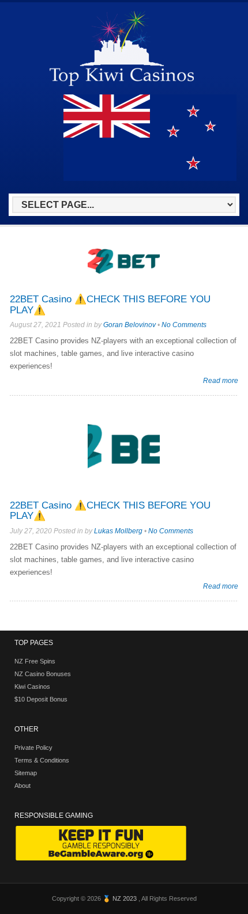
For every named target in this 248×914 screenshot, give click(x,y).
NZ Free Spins (34, 661)
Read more (220, 380)
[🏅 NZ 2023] (122, 85)
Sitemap (25, 772)
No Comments (183, 325)
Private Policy (33, 747)
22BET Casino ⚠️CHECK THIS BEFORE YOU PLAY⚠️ (110, 305)
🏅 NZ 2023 (120, 898)
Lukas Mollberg (118, 531)
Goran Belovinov (129, 325)
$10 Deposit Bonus (40, 699)
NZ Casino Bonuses (42, 673)
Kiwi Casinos (32, 686)
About (22, 785)
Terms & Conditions (41, 760)
